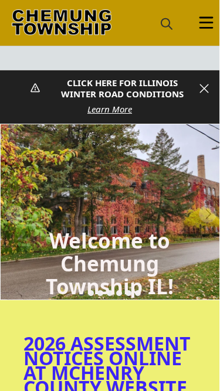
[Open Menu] (206, 22)
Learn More (109, 109)
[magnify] (166, 23)
